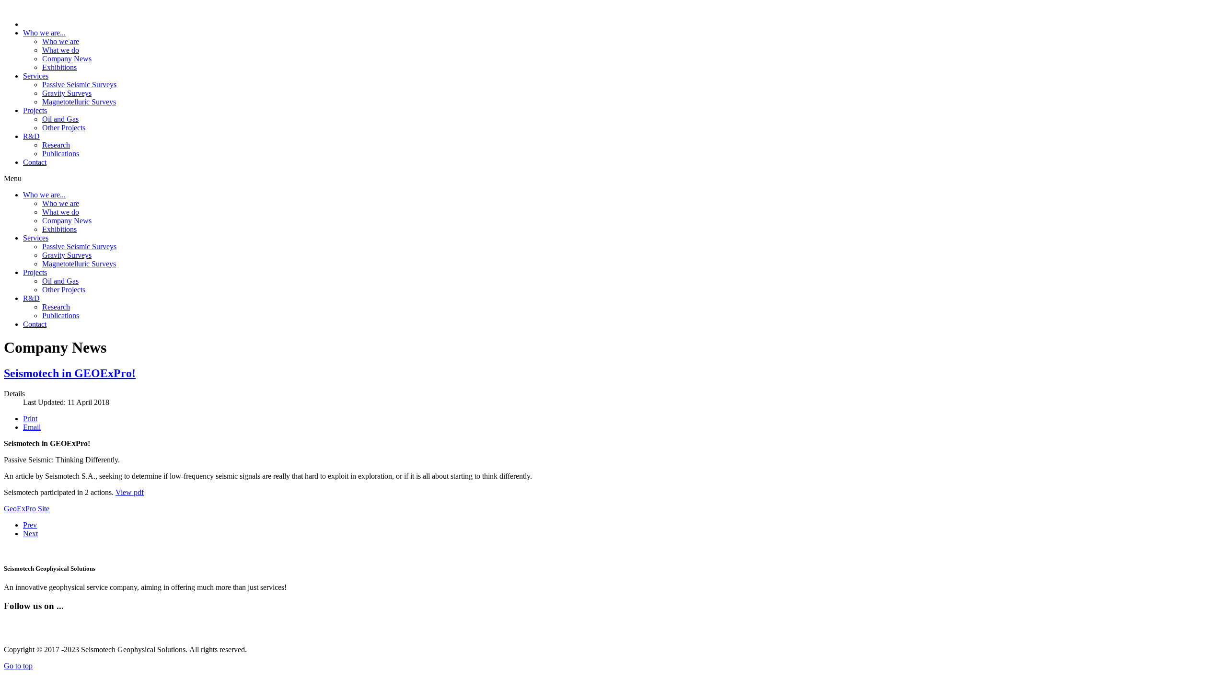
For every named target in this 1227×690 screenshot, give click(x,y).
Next (30, 533)
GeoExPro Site (26, 509)
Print (30, 418)
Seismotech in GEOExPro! (70, 373)
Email (32, 427)
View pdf (130, 492)
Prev (30, 525)
